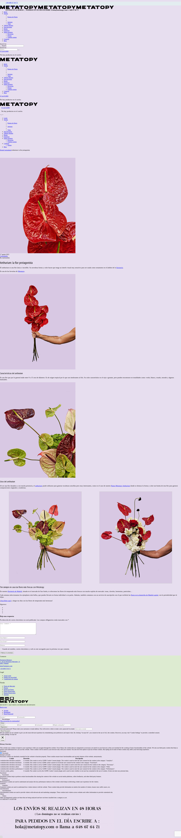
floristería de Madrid (15, 591)
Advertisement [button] (4, 789)
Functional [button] (3, 773)
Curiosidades (7, 150)
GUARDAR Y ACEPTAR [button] (8, 799)
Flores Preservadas (9, 691)
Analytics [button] (3, 783)
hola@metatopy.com (6, 666)
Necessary (5, 753)
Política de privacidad (10, 677)
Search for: (3, 44)
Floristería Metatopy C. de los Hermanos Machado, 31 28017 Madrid (10, 661)
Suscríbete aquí (6, 601)
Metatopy (21, 271)
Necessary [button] (3, 751)
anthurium (38, 486)
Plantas (6, 688)
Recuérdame (6, 719)
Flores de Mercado (9, 686)
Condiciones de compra (11, 679)
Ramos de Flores (9, 689)
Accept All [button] (13, 734)
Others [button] (2, 794)
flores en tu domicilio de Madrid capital (144, 595)
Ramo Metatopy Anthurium (120, 486)
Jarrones (6, 694)
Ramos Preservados (9, 693)
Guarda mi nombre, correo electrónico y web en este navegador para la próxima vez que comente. (36, 649)
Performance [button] (4, 778)
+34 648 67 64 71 (12, 3)
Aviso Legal (7, 676)
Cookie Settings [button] (4, 734)
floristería (119, 268)
